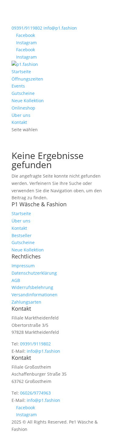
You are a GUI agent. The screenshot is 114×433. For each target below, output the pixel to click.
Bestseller (22, 235)
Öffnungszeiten (27, 79)
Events (18, 86)
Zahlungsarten (26, 302)
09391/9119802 (27, 28)
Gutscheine (23, 242)
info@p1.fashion (43, 351)
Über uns (21, 115)
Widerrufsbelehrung (32, 287)
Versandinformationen (34, 295)
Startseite (21, 71)
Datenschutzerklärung (34, 273)
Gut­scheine (23, 93)
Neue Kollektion (28, 100)
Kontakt (19, 122)
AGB (16, 280)
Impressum (23, 266)
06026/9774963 (35, 393)
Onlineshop (23, 108)
